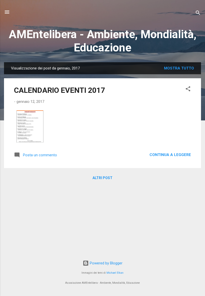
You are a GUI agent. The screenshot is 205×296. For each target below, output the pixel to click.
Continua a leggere (170, 155)
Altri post (102, 178)
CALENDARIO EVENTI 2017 (59, 90)
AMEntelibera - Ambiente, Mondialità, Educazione (102, 41)
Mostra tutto (179, 68)
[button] (188, 90)
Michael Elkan (115, 272)
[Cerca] (198, 13)
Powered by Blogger (105, 263)
